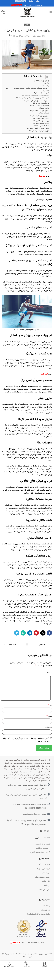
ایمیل (49, 716)
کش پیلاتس (40, 199)
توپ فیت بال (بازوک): (42, 103)
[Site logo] (27, 12)
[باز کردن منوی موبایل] (50, 12)
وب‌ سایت (48, 727)
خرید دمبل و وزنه (43, 868)
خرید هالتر (46, 872)
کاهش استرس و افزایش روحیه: (39, 128)
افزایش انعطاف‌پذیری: (42, 123)
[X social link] (42, 633)
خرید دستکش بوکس (42, 877)
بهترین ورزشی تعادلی (41, 80)
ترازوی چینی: (45, 108)
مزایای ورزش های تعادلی (40, 116)
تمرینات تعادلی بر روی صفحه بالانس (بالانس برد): (34, 98)
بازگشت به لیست (27, 644)
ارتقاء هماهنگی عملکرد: (42, 126)
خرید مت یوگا (44, 864)
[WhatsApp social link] (23, 633)
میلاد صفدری (36, 36)
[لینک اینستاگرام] (48, 831)
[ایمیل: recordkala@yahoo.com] (48, 814)
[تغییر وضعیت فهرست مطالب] (46, 77)
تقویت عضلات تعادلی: (42, 118)
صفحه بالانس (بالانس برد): (41, 105)
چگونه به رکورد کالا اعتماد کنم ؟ (38, 914)
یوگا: (48, 83)
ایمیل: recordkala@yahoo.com (34, 814)
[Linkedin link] (29, 633)
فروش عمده (45, 910)
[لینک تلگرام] (16, 633)
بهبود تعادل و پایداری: (42, 121)
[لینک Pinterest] (36, 633)
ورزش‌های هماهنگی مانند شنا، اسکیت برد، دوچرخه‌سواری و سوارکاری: (31, 89)
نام (50, 705)
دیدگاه (49, 672)
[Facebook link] (49, 633)
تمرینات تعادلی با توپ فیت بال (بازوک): (37, 95)
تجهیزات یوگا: (45, 113)
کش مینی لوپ (44, 889)
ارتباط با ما (46, 905)
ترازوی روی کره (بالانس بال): (40, 110)
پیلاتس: (46, 86)
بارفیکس (47, 885)
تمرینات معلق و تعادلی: (42, 93)
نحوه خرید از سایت (42, 844)
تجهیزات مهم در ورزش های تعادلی (37, 100)
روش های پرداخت (43, 848)
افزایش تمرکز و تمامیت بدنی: (40, 131)
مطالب (27, 25)
